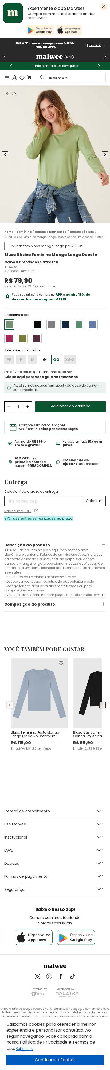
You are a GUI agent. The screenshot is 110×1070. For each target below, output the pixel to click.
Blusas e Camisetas (50, 232)
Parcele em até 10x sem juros (55, 66)
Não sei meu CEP (17, 511)
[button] (7, 94)
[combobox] (71, 77)
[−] (9, 407)
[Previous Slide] (5, 57)
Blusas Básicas (82, 232)
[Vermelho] (36, 338)
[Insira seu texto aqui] (37, 977)
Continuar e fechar (55, 1060)
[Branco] (23, 324)
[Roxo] (92, 324)
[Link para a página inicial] (8, 232)
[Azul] (65, 324)
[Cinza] (51, 324)
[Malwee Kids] (55, 57)
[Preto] (37, 324)
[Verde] (79, 324)
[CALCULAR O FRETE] (93, 501)
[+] (27, 407)
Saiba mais (24, 1048)
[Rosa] (9, 338)
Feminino (24, 232)
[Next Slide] (105, 57)
